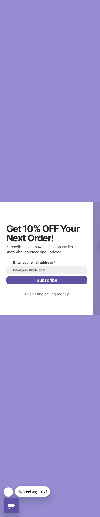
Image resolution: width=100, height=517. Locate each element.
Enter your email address (33, 262)
